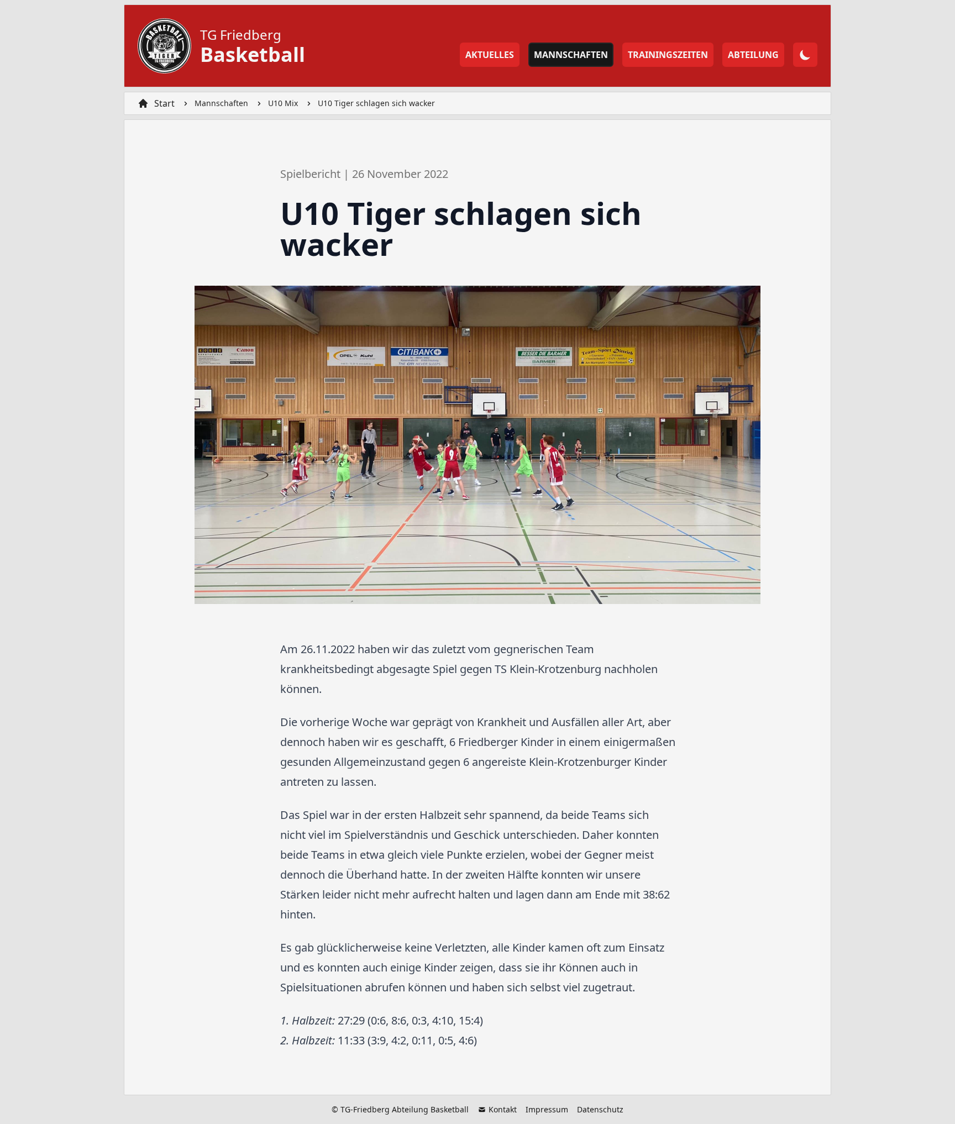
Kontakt (501, 1109)
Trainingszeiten (668, 55)
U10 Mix (283, 103)
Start (164, 103)
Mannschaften (571, 55)
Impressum (547, 1109)
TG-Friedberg (365, 1109)
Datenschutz (600, 1109)
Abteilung (753, 55)
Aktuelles (489, 55)
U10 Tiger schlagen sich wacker (376, 103)
